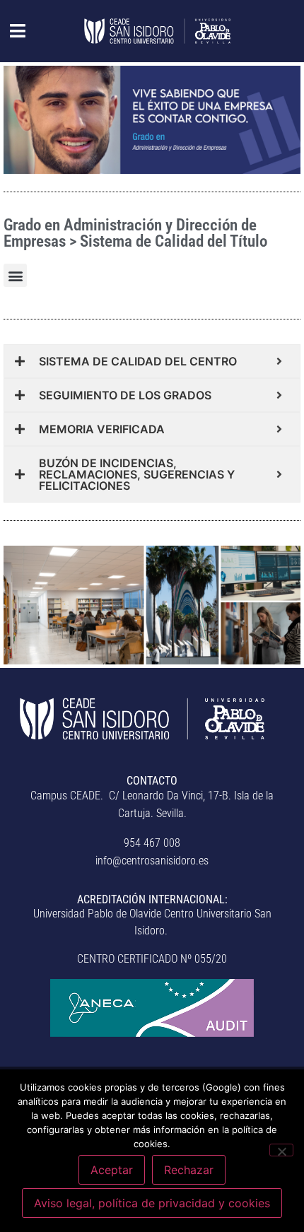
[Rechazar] (281, 1150)
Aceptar (111, 1170)
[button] (10, 31)
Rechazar (189, 1170)
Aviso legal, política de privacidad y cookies (152, 1203)
